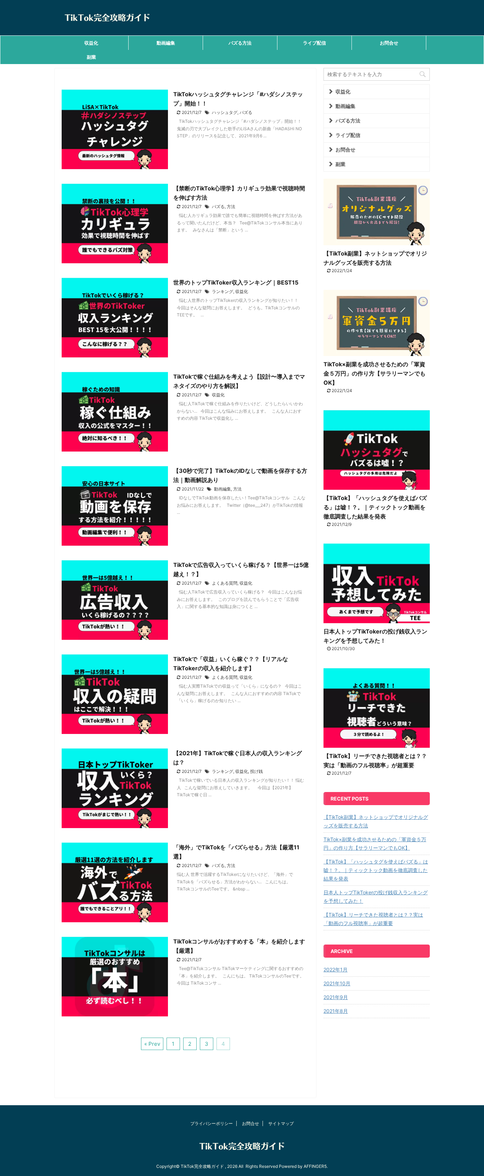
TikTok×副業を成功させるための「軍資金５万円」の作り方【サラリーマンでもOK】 (374, 373)
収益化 (91, 43)
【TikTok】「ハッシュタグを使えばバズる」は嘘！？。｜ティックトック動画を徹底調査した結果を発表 (375, 507)
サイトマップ (281, 1123)
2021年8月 (335, 1011)
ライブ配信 (314, 43)
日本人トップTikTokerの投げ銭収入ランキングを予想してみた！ (375, 896)
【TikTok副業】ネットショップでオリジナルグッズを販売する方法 (375, 821)
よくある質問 (224, 583)
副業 (91, 57)
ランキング (222, 291)
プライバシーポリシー (211, 1123)
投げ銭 (256, 771)
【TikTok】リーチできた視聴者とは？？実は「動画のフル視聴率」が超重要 (373, 919)
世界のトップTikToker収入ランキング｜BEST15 (235, 282)
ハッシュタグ (224, 112)
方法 (231, 206)
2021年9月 (335, 997)
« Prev (152, 1043)
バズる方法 (240, 43)
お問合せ (389, 43)
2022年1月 (335, 969)
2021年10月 (336, 983)
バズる (246, 112)
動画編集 (166, 43)
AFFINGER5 (315, 1166)
